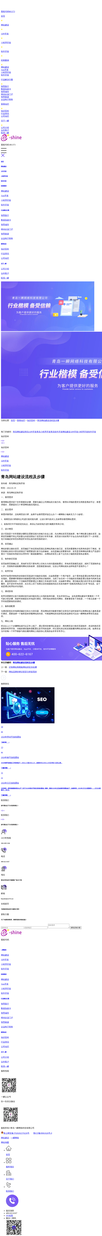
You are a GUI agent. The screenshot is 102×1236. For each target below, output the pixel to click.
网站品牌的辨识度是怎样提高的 (23, 672)
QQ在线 (9, 1215)
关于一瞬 (5, 121)
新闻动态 (5, 104)
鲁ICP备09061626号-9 (42, 1133)
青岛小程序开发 (44, 432)
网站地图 (5, 1142)
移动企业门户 (7, 94)
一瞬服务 (3, 949)
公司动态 (5, 116)
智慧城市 (5, 92)
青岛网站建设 (19, 432)
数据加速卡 (6, 89)
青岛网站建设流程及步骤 (48, 420)
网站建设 (5, 25)
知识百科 (5, 111)
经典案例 (5, 60)
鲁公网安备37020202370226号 (16, 1133)
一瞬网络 (15, 1138)
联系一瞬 (5, 133)
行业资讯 (5, 113)
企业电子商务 (7, 99)
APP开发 (5, 34)
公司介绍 (5, 128)
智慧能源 (5, 97)
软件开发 (5, 51)
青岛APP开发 (31, 432)
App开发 (4, 70)
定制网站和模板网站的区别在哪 (23, 667)
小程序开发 (6, 43)
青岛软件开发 (56, 432)
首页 (3, 16)
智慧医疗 (5, 86)
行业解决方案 (7, 80)
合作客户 (5, 130)
